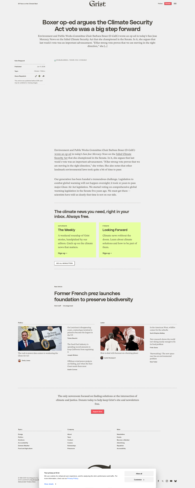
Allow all (139, 474)
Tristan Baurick (72, 338)
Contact (70, 440)
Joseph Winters (72, 355)
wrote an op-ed (62, 154)
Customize (138, 479)
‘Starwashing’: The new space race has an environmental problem (162, 356)
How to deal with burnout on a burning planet (119, 353)
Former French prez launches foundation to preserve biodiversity (93, 296)
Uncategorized (68, 306)
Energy (20, 434)
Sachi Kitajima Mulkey (157, 333)
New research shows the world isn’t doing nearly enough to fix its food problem (163, 341)
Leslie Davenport (110, 358)
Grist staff (57, 306)
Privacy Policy (31, 481)
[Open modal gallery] (97, 103)
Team (69, 437)
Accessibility (121, 448)
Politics (20, 437)
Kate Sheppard (20, 61)
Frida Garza (154, 347)
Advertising (121, 443)
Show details (49, 484)
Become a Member (123, 440)
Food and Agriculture (25, 448)
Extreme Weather (23, 445)
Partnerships (71, 445)
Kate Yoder (153, 362)
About (69, 434)
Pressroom (71, 448)
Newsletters (121, 434)
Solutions (21, 440)
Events (119, 437)
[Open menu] (175, 3)
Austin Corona (72, 369)
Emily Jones (26, 360)
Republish (120, 445)
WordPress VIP (34, 480)
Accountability (23, 443)
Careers (70, 443)
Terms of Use (22, 481)
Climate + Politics (39, 71)
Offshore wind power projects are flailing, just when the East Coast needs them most (79, 363)
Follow (160, 3)
